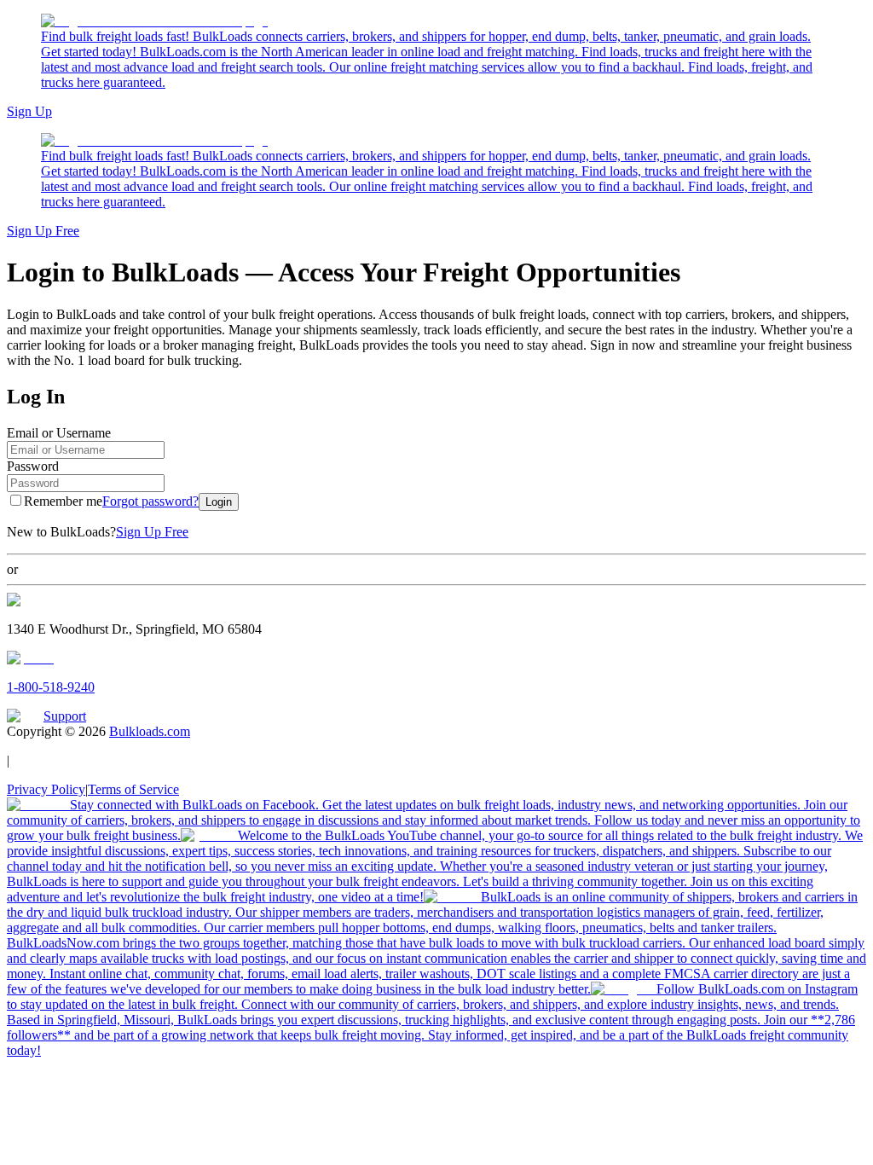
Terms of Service (133, 789)
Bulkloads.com (149, 731)
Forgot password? (150, 501)
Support (64, 716)
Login (218, 502)
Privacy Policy (46, 789)
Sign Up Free (43, 230)
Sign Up (29, 111)
